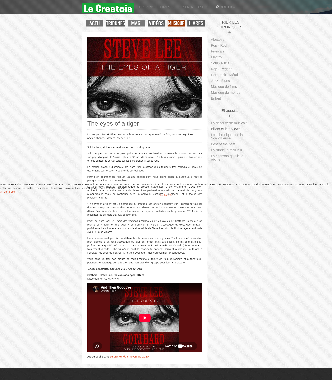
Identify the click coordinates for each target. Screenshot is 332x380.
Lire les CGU (166, 195)
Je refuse (9, 191)
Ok (1, 191)
